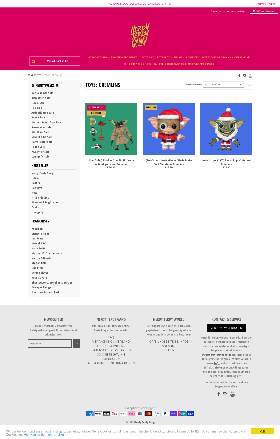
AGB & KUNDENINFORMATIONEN (111, 363)
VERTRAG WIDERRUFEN (226, 327)
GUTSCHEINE (242, 57)
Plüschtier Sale (40, 152)
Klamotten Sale (40, 98)
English (271, 3)
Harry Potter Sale (41, 142)
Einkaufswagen (265, 11)
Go (76, 343)
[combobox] (57, 61)
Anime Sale (38, 117)
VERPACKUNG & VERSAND (111, 341)
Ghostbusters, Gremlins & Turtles (51, 282)
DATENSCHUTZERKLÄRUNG (111, 350)
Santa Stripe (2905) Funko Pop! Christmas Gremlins (226, 162)
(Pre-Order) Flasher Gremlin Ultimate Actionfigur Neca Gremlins (111, 162)
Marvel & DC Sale (41, 137)
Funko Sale (38, 103)
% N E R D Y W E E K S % (137, 64)
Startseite (34, 75)
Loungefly (37, 212)
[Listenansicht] (250, 84)
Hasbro (35, 183)
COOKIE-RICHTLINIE (111, 354)
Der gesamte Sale (42, 93)
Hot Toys (36, 188)
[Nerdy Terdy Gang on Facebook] (239, 75)
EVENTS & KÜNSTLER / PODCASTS (194, 64)
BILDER (168, 350)
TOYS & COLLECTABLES (156, 57)
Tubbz (35, 207)
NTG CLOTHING (98, 57)
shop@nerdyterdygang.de (216, 355)
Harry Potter (38, 248)
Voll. (263, 431)
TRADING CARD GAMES (124, 57)
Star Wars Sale (40, 132)
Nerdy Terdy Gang (42, 173)
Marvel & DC (38, 243)
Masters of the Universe (46, 253)
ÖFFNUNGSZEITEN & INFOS (168, 341)
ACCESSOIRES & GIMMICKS (217, 57)
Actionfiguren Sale (42, 112)
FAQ (111, 337)
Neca (34, 192)
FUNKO (178, 57)
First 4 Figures (40, 197)
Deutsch (260, 3)
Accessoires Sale (41, 127)
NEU (155, 64)
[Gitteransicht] (247, 84)
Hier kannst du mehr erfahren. (45, 434)
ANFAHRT (169, 346)
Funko (35, 178)
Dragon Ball (38, 263)
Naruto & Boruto (41, 258)
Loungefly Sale (40, 156)
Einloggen (216, 11)
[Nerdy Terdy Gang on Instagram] (244, 75)
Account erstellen (236, 11)
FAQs (216, 363)
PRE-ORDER (166, 64)
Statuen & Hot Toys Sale (46, 122)
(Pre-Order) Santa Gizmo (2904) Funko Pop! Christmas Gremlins (169, 162)
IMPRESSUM (111, 359)
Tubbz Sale (38, 147)
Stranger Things (41, 287)
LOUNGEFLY (193, 57)
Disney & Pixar (40, 233)
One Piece (37, 268)
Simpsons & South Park (45, 292)
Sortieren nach (193, 85)
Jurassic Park (39, 277)
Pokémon (37, 228)
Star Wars (37, 238)
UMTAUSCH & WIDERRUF (111, 346)
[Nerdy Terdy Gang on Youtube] (250, 75)
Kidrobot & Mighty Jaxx (45, 202)
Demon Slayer (39, 272)
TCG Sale (36, 107)
